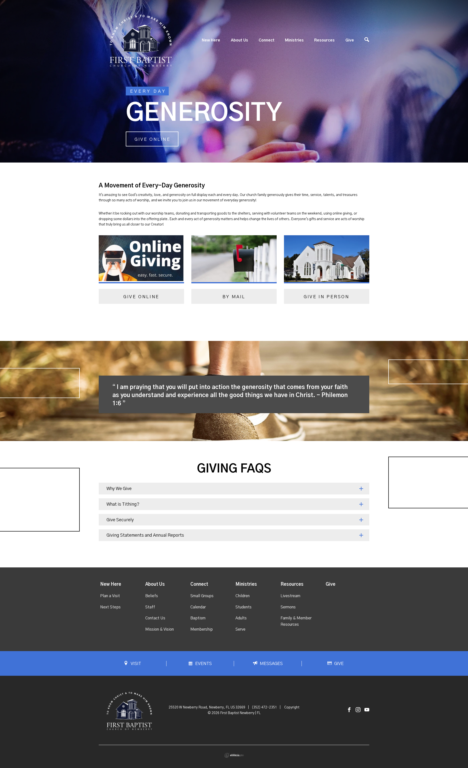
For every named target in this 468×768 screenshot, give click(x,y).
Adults (241, 618)
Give (349, 40)
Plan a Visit (110, 596)
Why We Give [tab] (119, 489)
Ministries (294, 40)
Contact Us (155, 618)
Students (243, 607)
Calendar (198, 607)
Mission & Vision (159, 629)
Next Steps (110, 607)
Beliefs (151, 596)
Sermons (288, 607)
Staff (150, 607)
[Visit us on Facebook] (349, 710)
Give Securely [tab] (120, 520)
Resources (324, 40)
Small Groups (202, 596)
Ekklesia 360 (234, 755)
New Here (211, 40)
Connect (266, 40)
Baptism (197, 618)
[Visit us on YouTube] (366, 710)
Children (242, 596)
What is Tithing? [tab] (123, 504)
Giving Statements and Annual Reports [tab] (145, 535)
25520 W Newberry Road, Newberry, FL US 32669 (207, 707)
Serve (240, 629)
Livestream (290, 596)
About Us (239, 40)
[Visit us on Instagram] (358, 710)
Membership (201, 629)
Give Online (153, 139)
